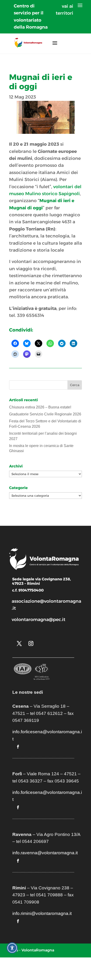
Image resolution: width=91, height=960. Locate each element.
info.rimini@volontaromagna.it (42, 913)
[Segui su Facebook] (18, 746)
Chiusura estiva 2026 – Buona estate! (40, 407)
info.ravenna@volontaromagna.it (45, 852)
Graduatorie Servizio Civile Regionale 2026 (45, 414)
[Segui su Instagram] (31, 643)
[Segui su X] (19, 643)
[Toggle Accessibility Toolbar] (12, 948)
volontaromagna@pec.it (38, 619)
